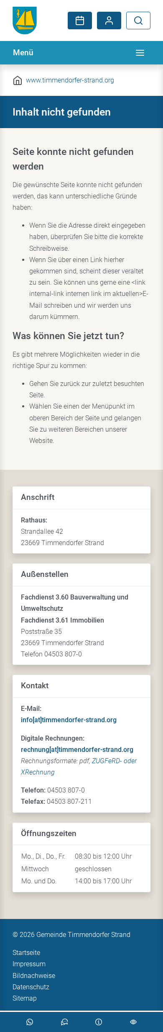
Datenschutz (31, 987)
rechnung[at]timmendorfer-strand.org (77, 750)
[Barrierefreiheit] (133, 1022)
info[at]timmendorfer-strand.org (69, 720)
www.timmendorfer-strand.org (70, 80)
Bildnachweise (34, 976)
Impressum (29, 964)
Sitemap (25, 998)
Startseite (26, 953)
